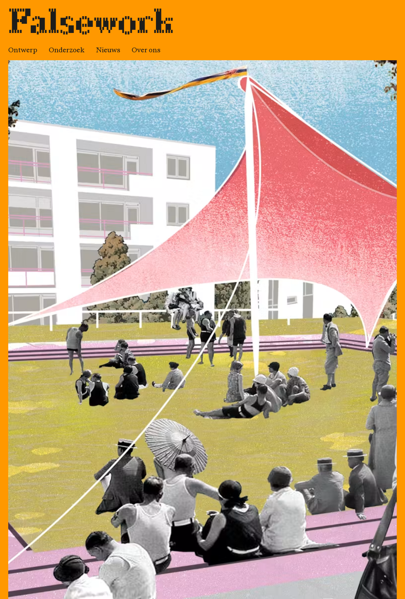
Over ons (146, 51)
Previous (56, 331)
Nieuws (108, 51)
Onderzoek (66, 51)
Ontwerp (22, 51)
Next (348, 331)
